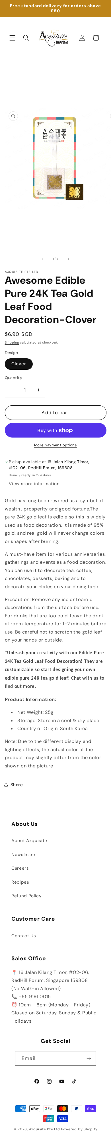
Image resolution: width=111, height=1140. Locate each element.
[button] (12, 38)
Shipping (12, 342)
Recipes (20, 882)
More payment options (55, 445)
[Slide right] (68, 259)
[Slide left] (42, 259)
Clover (18, 364)
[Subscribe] (89, 1058)
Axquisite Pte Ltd (44, 1129)
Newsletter (23, 854)
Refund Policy (26, 896)
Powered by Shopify (79, 1129)
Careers (20, 868)
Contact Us (23, 936)
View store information (34, 484)
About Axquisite (29, 840)
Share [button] (17, 785)
